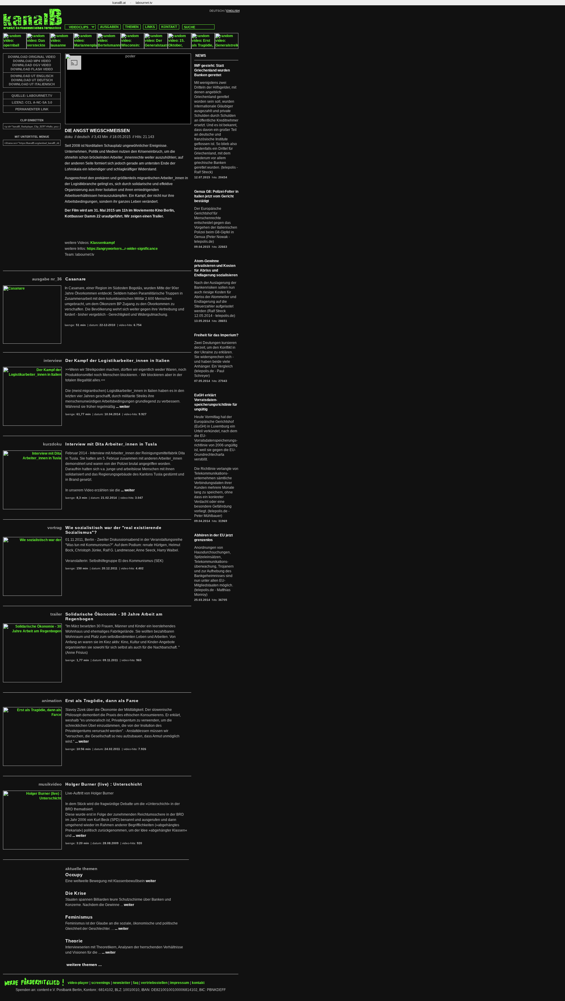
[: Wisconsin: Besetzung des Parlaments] (132, 48)
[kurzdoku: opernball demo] (14, 48)
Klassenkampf (102, 243)
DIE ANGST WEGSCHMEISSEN (97, 130)
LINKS (150, 27)
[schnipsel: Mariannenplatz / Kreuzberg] (85, 48)
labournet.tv (144, 2)
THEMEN (132, 27)
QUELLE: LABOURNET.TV (31, 95)
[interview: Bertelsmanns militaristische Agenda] (109, 48)
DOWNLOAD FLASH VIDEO (32, 69)
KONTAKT (169, 27)
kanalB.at (119, 2)
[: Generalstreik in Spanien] (226, 48)
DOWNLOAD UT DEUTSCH (32, 80)
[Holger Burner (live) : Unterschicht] (32, 793)
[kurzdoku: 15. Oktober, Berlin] (179, 48)
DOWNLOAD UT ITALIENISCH (32, 84)
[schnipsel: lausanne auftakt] (62, 48)
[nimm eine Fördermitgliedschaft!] (34, 984)
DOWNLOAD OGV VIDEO (31, 65)
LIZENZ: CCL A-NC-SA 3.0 (32, 102)
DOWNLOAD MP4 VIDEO (32, 61)
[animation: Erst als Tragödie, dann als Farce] (203, 48)
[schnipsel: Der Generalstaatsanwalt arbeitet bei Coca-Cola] (156, 48)
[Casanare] (32, 288)
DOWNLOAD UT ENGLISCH (32, 76)
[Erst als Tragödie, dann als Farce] (32, 709)
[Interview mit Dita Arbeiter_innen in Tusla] (32, 453)
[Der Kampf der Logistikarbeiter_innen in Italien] (32, 369)
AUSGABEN (109, 27)
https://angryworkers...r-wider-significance (122, 249)
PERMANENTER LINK (32, 109)
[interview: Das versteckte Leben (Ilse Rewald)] (38, 48)
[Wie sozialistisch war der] (32, 539)
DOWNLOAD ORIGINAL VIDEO (32, 57)
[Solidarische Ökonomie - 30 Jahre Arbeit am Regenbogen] (32, 626)
